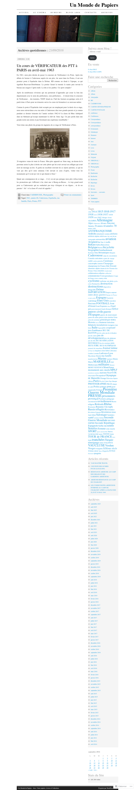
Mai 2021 (94, 529)
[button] (49, 143)
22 (103, 765)
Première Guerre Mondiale (102, 390)
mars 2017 (94, 633)
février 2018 (94, 599)
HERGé (113, 320)
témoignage (93, 442)
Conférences (94, 116)
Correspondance (96, 122)
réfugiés (100, 409)
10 (112, 760)
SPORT (92, 431)
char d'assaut (111, 265)
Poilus (97, 386)
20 (94, 765)
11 (116, 760)
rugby (110, 406)
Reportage (94, 182)
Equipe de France (111, 295)
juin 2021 (94, 526)
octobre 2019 (95, 557)
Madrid (98, 356)
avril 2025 (94, 513)
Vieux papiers (95, 201)
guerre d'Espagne (99, 312)
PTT (39, 201)
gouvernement (96, 309)
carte (90, 260)
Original (93, 157)
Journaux (94, 145)
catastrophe (92, 263)
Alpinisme (97, 223)
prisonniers (108, 396)
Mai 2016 (94, 665)
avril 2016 (94, 668)
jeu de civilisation (111, 333)
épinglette (97, 453)
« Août (90, 770)
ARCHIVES (107, 12)
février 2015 (94, 712)
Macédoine (92, 356)
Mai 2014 (94, 741)
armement (100, 233)
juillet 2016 (94, 659)
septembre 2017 (96, 614)
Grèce (115, 308)
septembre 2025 (96, 504)
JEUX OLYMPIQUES (108, 345)
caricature (99, 258)
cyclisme (93, 280)
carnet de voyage (108, 258)
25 (116, 765)
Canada (91, 258)
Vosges (92, 448)
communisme (94, 275)
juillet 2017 (94, 621)
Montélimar (108, 367)
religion (91, 404)
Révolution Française (94, 412)
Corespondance (95, 119)
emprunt (113, 292)
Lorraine (96, 353)
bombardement (105, 249)
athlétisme (103, 236)
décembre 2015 (95, 681)
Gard (113, 305)
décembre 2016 (95, 643)
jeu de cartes (101, 333)
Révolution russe (108, 411)
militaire (103, 364)
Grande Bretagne (106, 309)
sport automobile (102, 432)
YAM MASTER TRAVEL (99, 463)
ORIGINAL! (95, 164)
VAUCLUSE (96, 445)
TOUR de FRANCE (100, 436)
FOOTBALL (103, 303)
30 (107, 768)
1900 (89, 212)
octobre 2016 (95, 649)
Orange (103, 378)
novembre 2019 (95, 554)
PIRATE (109, 384)
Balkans (92, 244)
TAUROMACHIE (93, 434)
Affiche (93, 91)
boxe (96, 252)
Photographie (48, 194)
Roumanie (91, 407)
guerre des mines (93, 317)
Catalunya (108, 260)
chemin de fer (104, 268)
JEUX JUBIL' (93, 345)
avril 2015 (94, 706)
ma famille (107, 355)
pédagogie (110, 399)
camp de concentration (110, 256)
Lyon (110, 353)
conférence (94, 113)
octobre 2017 (95, 611)
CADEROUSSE (36, 194)
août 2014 (94, 731)
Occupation (100, 375)
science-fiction (99, 418)
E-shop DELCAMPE (95, 72)
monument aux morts (99, 369)
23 (107, 765)
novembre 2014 (95, 722)
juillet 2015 (94, 697)
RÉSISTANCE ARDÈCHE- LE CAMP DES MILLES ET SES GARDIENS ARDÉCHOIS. (103, 474)
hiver (97, 322)
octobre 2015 (95, 687)
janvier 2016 (94, 678)
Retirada (99, 404)
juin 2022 (94, 516)
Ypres (100, 451)
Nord (109, 372)
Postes (34, 201)
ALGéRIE (92, 220)
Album (93, 94)
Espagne (101, 297)
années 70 (111, 225)
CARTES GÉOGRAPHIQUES (101, 107)
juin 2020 (94, 542)
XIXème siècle (110, 448)
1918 (90, 214)
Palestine (110, 378)
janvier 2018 (94, 602)
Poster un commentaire (72, 194)
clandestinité (108, 271)
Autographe (94, 97)
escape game (92, 298)
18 (116, 763)
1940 (95, 218)
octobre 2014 (95, 725)
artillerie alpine (93, 236)
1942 (99, 217)
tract (113, 437)
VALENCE (108, 442)
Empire (108, 292)
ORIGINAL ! (95, 160)
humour (93, 138)
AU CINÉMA (39, 12)
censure (100, 263)
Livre (92, 148)
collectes (101, 273)
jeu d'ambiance (95, 330)
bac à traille (105, 242)
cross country (99, 278)
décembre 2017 (95, 605)
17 (112, 763)
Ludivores (103, 353)
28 (99, 768)
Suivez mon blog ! (99, 48)
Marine (102, 358)
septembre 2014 (96, 728)
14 (99, 763)
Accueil (24, 12)
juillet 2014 (94, 735)
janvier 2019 (94, 564)
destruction (106, 283)
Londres (90, 353)
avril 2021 (94, 532)
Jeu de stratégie (104, 343)
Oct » (95, 770)
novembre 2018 (95, 570)
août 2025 (94, 507)
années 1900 (92, 228)
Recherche (94, 176)
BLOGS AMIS (73, 12)
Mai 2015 (94, 703)
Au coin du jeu (111, 236)
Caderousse (43, 198)
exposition (112, 301)
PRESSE (95, 395)
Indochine (110, 322)
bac (99, 242)
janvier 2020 (94, 548)
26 (90, 768)
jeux (112, 342)
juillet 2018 (94, 583)
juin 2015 (94, 700)
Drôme (100, 289)
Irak (116, 325)
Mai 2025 (94, 510)
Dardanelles (96, 284)
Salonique (101, 414)
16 (107, 763)
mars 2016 (94, 671)
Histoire (91, 322)
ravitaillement (104, 401)
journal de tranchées (95, 348)
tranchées (98, 439)
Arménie (107, 234)
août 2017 (94, 618)
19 (90, 765)
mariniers (109, 359)
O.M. (114, 372)
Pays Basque (113, 381)
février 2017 (94, 637)
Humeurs (94, 135)
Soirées (92, 428)
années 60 (34, 198)
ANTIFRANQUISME (100, 231)
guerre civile (95, 311)
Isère (89, 328)
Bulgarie (112, 253)
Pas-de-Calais (104, 381)
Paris (29, 201)
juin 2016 (94, 662)
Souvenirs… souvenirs (98, 192)
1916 (106, 211)
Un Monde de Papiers (94, 5)
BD (92, 100)
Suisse (110, 431)
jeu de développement (96, 337)
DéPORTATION (96, 292)
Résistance (110, 409)
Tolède (112, 434)
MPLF (113, 370)
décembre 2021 (95, 519)
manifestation (92, 359)
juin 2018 (94, 586)
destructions (95, 286)
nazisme (103, 372)
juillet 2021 (94, 523)
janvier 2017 (94, 640)
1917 (112, 211)
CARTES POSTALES (98, 110)
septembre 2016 (96, 652)
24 (112, 765)
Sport (92, 195)
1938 (111, 214)
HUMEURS (56, 12)
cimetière (100, 270)
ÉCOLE (112, 451)
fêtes (109, 306)
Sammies (110, 414)
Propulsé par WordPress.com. (107, 788)
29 (103, 768)
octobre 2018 (95, 573)
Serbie (101, 425)
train (89, 440)
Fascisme (92, 303)
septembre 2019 (96, 561)
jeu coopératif (108, 327)
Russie (91, 409)
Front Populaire (101, 306)
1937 (105, 214)
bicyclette (108, 247)
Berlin (100, 247)
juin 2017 (94, 624)
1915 (100, 211)
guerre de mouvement (108, 315)
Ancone (111, 223)
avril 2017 (94, 630)
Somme (102, 428)
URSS (101, 443)
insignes (111, 325)
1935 (95, 215)
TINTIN (106, 434)
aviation (110, 238)
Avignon (92, 242)
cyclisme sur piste (106, 281)
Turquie (109, 440)
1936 (100, 214)
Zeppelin (105, 451)
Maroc (90, 362)
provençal (93, 398)
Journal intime (110, 348)
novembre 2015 (95, 684)
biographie (93, 249)
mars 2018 (94, 595)
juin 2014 (94, 738)
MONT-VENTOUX (95, 367)
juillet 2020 (94, 538)
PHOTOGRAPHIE (97, 383)
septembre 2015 (96, 690)
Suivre (92, 58)
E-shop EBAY (92, 69)
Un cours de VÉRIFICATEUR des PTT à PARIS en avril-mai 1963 (47, 67)
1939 (90, 217)
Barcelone (105, 244)
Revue (93, 186)
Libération (113, 351)
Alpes (90, 223)
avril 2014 (94, 744)
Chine (95, 271)
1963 (28, 198)
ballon (98, 244)
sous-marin (110, 428)
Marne (115, 359)
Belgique (93, 247)
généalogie (105, 319)
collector (108, 273)
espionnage (92, 300)
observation (91, 376)
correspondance (95, 126)
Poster (93, 170)
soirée (110, 425)
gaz (89, 308)
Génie (115, 317)
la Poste (90, 351)
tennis (101, 434)
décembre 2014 (95, 719)
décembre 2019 (95, 551)
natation (97, 373)
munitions (91, 373)
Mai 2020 (94, 545)
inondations (102, 324)
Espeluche (52, 198)
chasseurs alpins (94, 268)
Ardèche (92, 233)
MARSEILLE (102, 361)
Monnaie (112, 365)
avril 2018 (94, 592)
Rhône (108, 404)
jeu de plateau (110, 338)
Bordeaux (91, 253)
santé (91, 417)
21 (99, 765)
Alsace (103, 223)
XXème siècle (93, 451)
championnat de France (96, 266)
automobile (100, 239)
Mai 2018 (94, 589)
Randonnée (94, 173)
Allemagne (105, 219)
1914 (94, 211)
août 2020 (94, 535)
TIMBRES (94, 198)
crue (105, 278)
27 (94, 768)
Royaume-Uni (102, 406)
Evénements (94, 129)
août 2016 (94, 656)
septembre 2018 (96, 576)
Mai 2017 (94, 627)
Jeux (92, 141)
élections (90, 453)
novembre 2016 (95, 646)
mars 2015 (94, 709)
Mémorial (94, 154)
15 (103, 763)
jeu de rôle (92, 340)
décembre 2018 (95, 567)
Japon (100, 328)
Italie (95, 327)
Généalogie (94, 132)
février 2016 (94, 674)
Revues (93, 189)
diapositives (107, 287)
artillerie (113, 233)
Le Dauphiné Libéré (99, 351)
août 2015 (94, 693)
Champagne (108, 263)
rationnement (92, 401)
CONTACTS (91, 12)
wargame (99, 448)
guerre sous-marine (106, 317)
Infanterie (92, 324)
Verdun (109, 445)
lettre (107, 350)
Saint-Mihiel (92, 415)
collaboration (93, 273)
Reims (114, 401)
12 (90, 763)
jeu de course (92, 335)
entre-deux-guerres (97, 294)
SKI (105, 426)
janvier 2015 (94, 716)
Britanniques (103, 252)
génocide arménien (94, 320)
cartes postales (98, 261)
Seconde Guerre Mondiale (101, 418)
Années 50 (92, 225)
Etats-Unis (103, 300)
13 (94, 763)
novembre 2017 (95, 608)
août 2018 (94, 580)
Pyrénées (102, 398)
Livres (93, 151)
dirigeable (92, 289)
